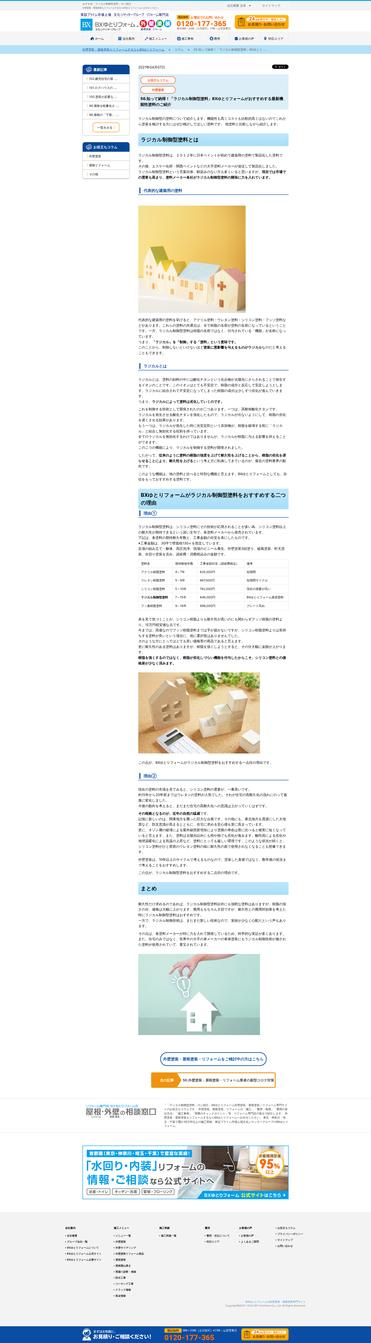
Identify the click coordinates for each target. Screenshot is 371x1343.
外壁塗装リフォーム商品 (130, 1253)
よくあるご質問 (250, 1241)
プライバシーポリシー (290, 1233)
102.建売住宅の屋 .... (103, 78)
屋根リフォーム (99, 165)
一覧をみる (105, 127)
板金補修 (121, 1295)
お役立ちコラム (286, 1227)
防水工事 (121, 1277)
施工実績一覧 (168, 1235)
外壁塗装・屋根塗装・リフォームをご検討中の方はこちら (213, 1059)
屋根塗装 (121, 1259)
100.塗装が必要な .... (103, 97)
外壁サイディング (126, 1247)
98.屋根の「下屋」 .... (104, 115)
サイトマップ (271, 5)
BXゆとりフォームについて (83, 1247)
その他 (93, 174)
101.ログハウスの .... (103, 87)
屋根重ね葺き (123, 1265)
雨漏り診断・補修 (126, 1271)
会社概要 (72, 1235)
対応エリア (213, 1241)
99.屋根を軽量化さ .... (104, 106)
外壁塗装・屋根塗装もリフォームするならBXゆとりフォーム (123, 49)
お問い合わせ (285, 1246)
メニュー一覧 (123, 1235)
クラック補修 (123, 1289)
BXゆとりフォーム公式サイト (84, 1253)
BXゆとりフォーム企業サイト (84, 1259)
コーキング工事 (125, 1283)
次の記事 (167, 1080)
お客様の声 (247, 1235)
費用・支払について (218, 1235)
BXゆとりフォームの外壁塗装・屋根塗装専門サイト (276, 1301)
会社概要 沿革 (236, 5)
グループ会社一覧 (77, 1241)
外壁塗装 (95, 156)
